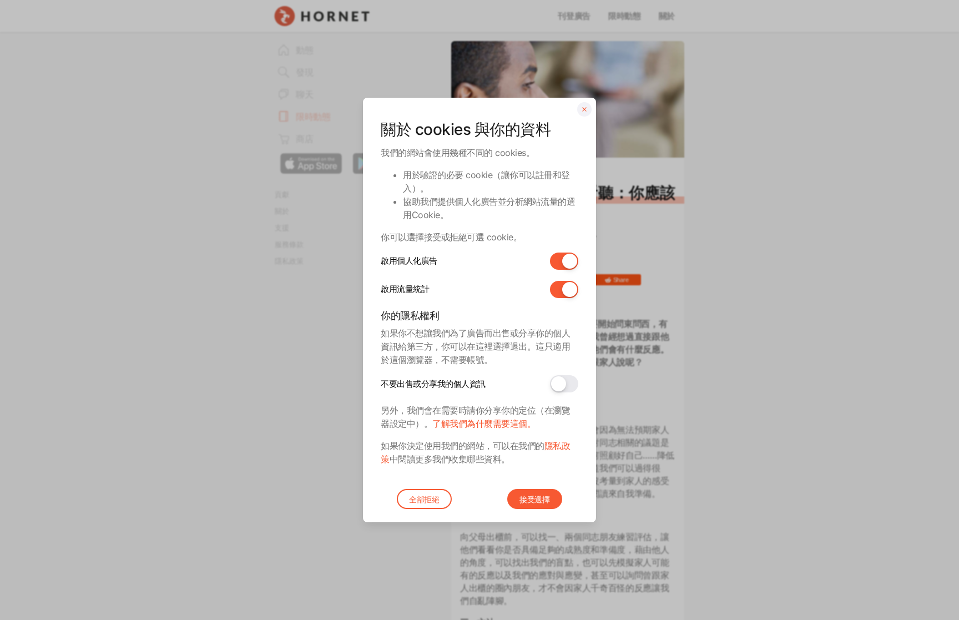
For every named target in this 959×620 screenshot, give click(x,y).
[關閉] (584, 109)
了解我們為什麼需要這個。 (484, 423)
